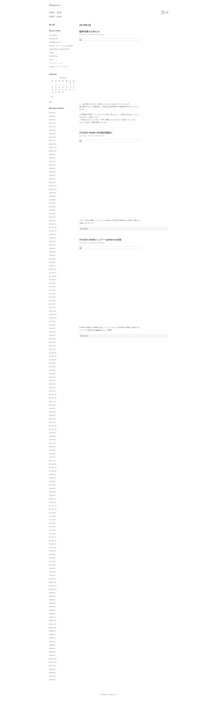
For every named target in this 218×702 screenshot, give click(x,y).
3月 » (51, 102)
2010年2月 (52, 575)
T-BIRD (51, 53)
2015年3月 (52, 384)
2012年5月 (52, 485)
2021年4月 (52, 130)
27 (59, 92)
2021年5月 (52, 127)
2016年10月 (52, 318)
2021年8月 (52, 116)
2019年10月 (52, 193)
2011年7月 (52, 520)
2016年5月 (52, 335)
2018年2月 (52, 262)
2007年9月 (52, 669)
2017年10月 (52, 276)
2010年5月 (52, 565)
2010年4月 (52, 568)
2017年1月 (52, 307)
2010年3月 (52, 572)
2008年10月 (52, 627)
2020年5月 (52, 168)
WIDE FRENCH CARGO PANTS (59, 49)
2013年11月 (52, 429)
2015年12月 (52, 353)
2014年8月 (52, 405)
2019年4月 (52, 214)
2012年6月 (52, 481)
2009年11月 (52, 586)
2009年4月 (52, 610)
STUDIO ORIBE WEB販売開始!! (95, 132)
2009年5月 (52, 607)
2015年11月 (52, 356)
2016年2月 (52, 346)
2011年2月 (52, 534)
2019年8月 (52, 200)
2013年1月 (52, 460)
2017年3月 (52, 301)
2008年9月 (52, 631)
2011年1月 (52, 537)
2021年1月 (52, 140)
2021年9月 (52, 113)
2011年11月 (52, 506)
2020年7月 (52, 161)
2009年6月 (52, 603)
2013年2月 (52, 457)
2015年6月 (52, 373)
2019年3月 (52, 217)
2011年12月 (52, 502)
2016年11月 (52, 314)
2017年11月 (52, 273)
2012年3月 (52, 492)
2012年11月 (52, 467)
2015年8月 (52, 367)
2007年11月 (52, 662)
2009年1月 (52, 617)
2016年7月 (52, 328)
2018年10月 (52, 234)
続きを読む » (85, 228)
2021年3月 (52, 133)
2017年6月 (52, 290)
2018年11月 (52, 231)
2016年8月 (52, 325)
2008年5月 (52, 641)
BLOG (59, 12)
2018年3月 (52, 259)
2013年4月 (52, 450)
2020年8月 (52, 158)
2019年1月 (52, 224)
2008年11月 (52, 624)
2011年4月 (52, 527)
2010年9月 (52, 551)
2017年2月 (52, 304)
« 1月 (51, 96)
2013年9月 (52, 436)
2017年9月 (52, 280)
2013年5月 (52, 447)
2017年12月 (52, 269)
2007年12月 (52, 659)
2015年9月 (52, 363)
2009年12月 (52, 582)
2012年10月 (52, 471)
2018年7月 (52, 245)
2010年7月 (52, 558)
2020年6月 (52, 165)
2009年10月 (52, 589)
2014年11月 (52, 398)
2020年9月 (52, 154)
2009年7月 (52, 600)
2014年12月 (52, 394)
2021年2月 (52, 137)
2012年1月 (52, 499)
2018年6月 (52, 248)
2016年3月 (52, 342)
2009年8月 (52, 596)
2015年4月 (52, 380)
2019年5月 (52, 210)
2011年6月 (52, 523)
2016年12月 (52, 311)
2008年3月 (52, 648)
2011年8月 (52, 516)
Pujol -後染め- (53, 35)
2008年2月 (52, 652)
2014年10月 (52, 401)
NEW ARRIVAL (53, 56)
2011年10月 (52, 509)
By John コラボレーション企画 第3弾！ (61, 46)
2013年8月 (52, 440)
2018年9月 (52, 238)
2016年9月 (52, 321)
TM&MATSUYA (53, 39)
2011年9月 (52, 513)
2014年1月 (52, 422)
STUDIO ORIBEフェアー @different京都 (100, 239)
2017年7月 (52, 287)
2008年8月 (52, 634)
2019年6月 (52, 207)
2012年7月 (52, 478)
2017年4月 (52, 297)
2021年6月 (52, 123)
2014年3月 (52, 415)
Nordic (51, 59)
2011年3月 (52, 530)
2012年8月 (52, 474)
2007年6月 (52, 680)
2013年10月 (52, 433)
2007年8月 (52, 673)
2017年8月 (52, 283)
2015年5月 (52, 377)
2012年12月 (52, 464)
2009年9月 (52, 593)
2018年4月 (52, 255)
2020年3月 (52, 175)
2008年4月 (52, 645)
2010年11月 (52, 544)
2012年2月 (52, 495)
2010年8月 (52, 554)
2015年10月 (52, 360)
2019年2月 (52, 220)
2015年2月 (52, 387)
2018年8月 (52, 241)
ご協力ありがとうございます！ (59, 66)
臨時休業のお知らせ (89, 31)
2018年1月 (52, 266)
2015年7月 (52, 370)
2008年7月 (52, 638)
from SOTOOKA (99, 34)
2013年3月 (52, 454)
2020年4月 (52, 172)
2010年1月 (52, 579)
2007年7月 (52, 676)
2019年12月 (52, 186)
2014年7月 (52, 408)
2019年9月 (52, 196)
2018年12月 (52, 227)
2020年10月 (52, 151)
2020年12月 (52, 144)
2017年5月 (52, 294)
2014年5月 (52, 412)
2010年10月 (52, 547)
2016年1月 (52, 349)
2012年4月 (52, 488)
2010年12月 (52, 541)
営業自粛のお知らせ (55, 42)
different (99, 330)
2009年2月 (52, 614)
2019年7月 (52, 203)
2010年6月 (52, 561)
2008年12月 (52, 620)
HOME (51, 12)
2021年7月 (52, 120)
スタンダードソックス (56, 63)
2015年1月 (52, 391)
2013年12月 (52, 426)
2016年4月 (52, 339)
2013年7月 (52, 443)
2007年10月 (52, 666)
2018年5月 (52, 252)
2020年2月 (52, 179)
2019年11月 (52, 189)
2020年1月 (52, 182)
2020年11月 (52, 147)
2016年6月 (52, 332)
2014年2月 (52, 419)
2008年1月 (52, 655)
